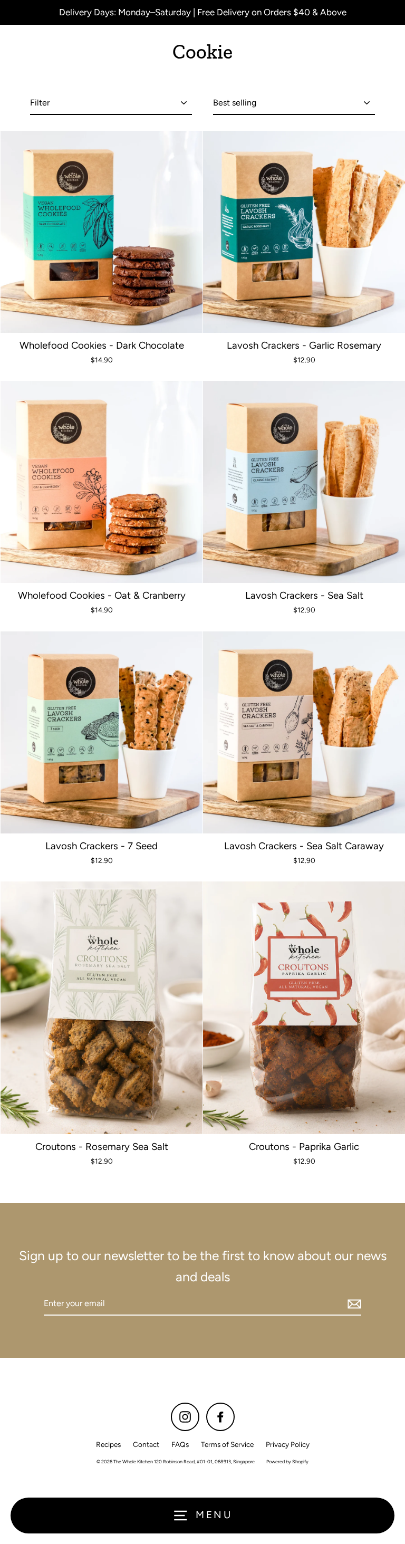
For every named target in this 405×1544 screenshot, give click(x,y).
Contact (146, 1444)
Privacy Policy (288, 1444)
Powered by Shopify (287, 1461)
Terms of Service (227, 1444)
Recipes (108, 1444)
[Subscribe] (352, 1304)
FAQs (180, 1444)
